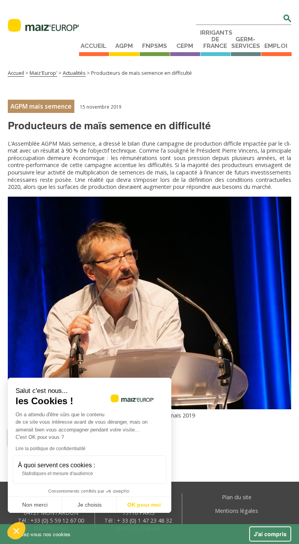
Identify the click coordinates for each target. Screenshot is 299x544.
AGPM (124, 45)
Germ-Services (245, 42)
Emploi (275, 45)
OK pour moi (144, 505)
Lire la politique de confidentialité (51, 448)
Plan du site (237, 497)
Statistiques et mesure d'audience (57, 473)
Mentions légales (236, 510)
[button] (16, 530)
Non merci (34, 505)
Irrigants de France (215, 39)
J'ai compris (270, 534)
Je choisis (89, 505)
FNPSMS (154, 45)
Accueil (94, 45)
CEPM (184, 45)
